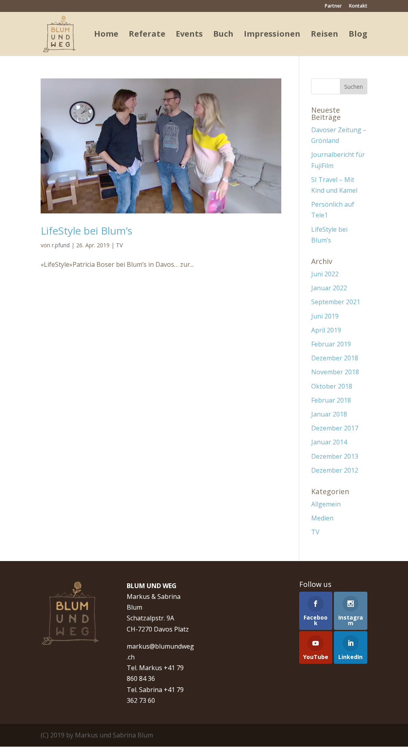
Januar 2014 (329, 442)
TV (119, 245)
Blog (358, 35)
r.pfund (61, 245)
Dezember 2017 (334, 428)
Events (189, 35)
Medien (322, 518)
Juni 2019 (325, 316)
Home (106, 35)
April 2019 (326, 330)
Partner (333, 6)
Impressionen (272, 35)
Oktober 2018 (331, 386)
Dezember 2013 (334, 456)
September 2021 (335, 301)
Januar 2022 (329, 288)
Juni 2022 (325, 274)
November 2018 (335, 372)
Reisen (324, 35)
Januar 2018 (329, 414)
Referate (147, 35)
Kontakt (358, 6)
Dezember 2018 (334, 358)
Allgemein (326, 504)
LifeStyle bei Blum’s (86, 230)
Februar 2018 (331, 400)
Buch (223, 35)
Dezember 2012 (334, 470)
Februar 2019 (331, 344)
